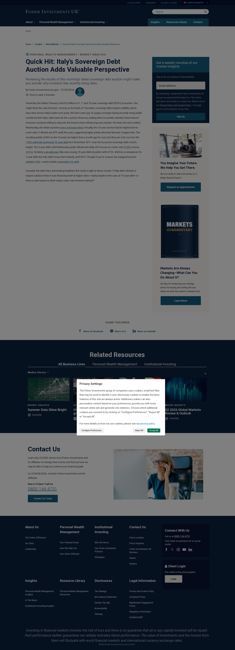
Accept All (153, 430)
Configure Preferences (91, 430)
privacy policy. (147, 423)
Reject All (139, 430)
